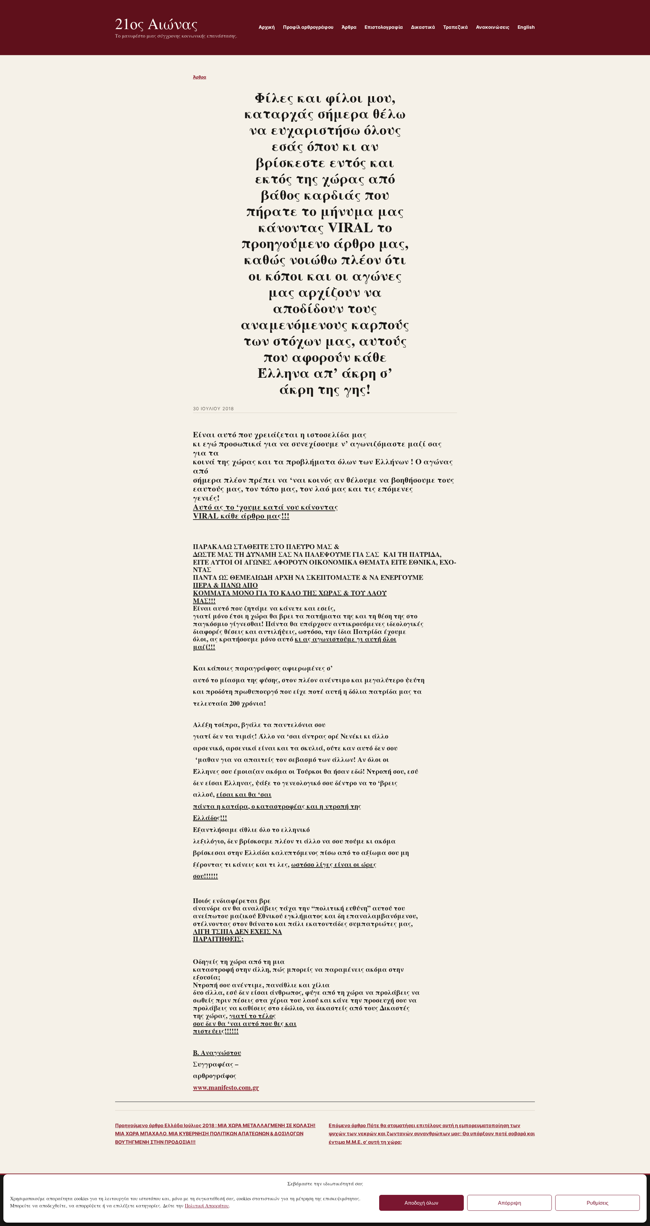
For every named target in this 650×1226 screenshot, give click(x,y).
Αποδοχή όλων (421, 1203)
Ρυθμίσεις (597, 1203)
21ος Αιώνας (156, 23)
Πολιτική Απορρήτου (207, 1205)
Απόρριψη (509, 1203)
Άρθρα (199, 77)
